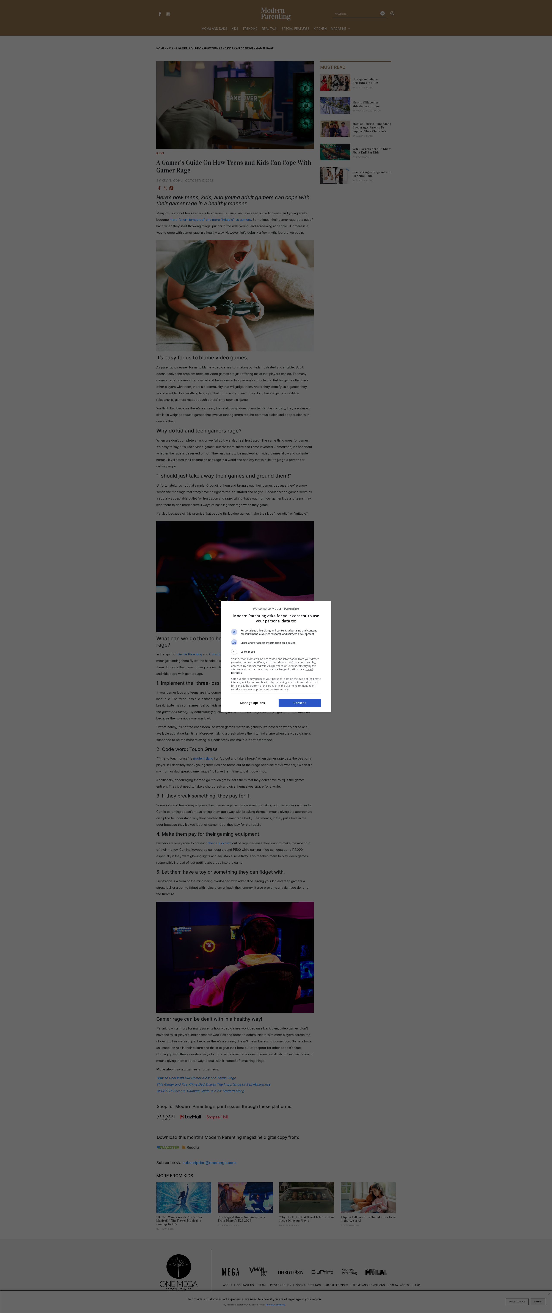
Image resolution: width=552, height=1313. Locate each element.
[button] (276, 652)
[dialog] (276, 656)
